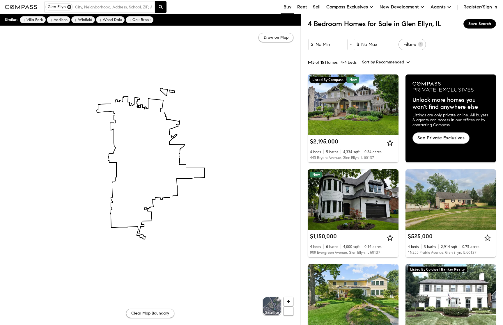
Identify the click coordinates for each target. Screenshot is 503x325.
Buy (287, 7)
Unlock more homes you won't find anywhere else (445, 104)
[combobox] (114, 7)
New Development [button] (399, 7)
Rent (302, 7)
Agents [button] (438, 7)
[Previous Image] (314, 104)
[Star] (390, 142)
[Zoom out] (288, 311)
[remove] (69, 7)
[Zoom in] (288, 301)
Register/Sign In (480, 7)
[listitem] (33, 19)
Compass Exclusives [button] (347, 7)
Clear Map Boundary (150, 313)
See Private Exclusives (441, 138)
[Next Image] (391, 104)
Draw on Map (276, 37)
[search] (161, 7)
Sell (316, 7)
